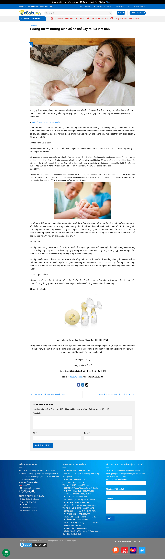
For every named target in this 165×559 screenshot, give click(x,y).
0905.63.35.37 (88, 508)
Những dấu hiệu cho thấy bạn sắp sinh (49, 394)
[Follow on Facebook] (126, 6)
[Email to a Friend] (86, 385)
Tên (35, 433)
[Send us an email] (128, 6)
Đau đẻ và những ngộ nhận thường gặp (115, 394)
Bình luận (37, 413)
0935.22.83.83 (83, 502)
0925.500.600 (84, 514)
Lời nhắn (109, 499)
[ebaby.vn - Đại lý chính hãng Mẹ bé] (30, 12)
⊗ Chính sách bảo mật (29, 508)
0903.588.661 (81, 497)
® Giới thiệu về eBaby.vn (30, 499)
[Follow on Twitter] (29, 491)
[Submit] (110, 13)
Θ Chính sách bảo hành (29, 510)
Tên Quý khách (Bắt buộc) (117, 479)
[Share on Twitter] (82, 385)
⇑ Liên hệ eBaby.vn (28, 502)
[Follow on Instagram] (25, 491)
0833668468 (82, 528)
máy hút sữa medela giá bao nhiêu (46, 122)
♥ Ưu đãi (23, 505)
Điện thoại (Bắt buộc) (115, 489)
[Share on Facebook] (78, 385)
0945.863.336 (88, 491)
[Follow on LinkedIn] (33, 491)
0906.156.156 (83, 485)
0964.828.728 (79, 479)
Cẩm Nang (33, 25)
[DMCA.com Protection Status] (33, 545)
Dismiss (109, 2)
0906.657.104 (84, 471)
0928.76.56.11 (76, 377)
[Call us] (130, 6)
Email (87, 433)
